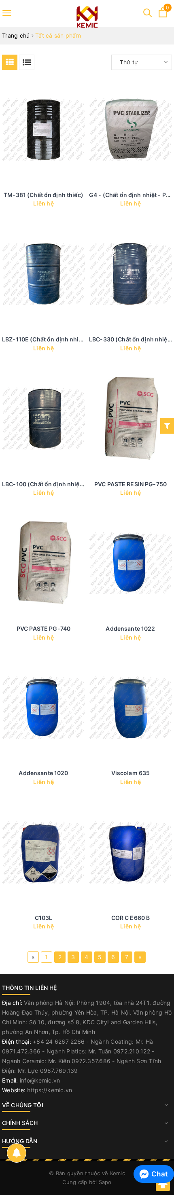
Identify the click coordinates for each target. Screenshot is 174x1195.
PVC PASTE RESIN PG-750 (130, 484)
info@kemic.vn (40, 1080)
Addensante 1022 (130, 628)
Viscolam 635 (130, 772)
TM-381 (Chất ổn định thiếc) (43, 194)
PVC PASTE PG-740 (43, 628)
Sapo (105, 1182)
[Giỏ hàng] (163, 15)
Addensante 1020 (43, 772)
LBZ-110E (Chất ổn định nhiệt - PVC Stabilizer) (67, 339)
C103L (44, 917)
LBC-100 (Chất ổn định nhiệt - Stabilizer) (59, 484)
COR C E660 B (130, 917)
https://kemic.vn (49, 1090)
